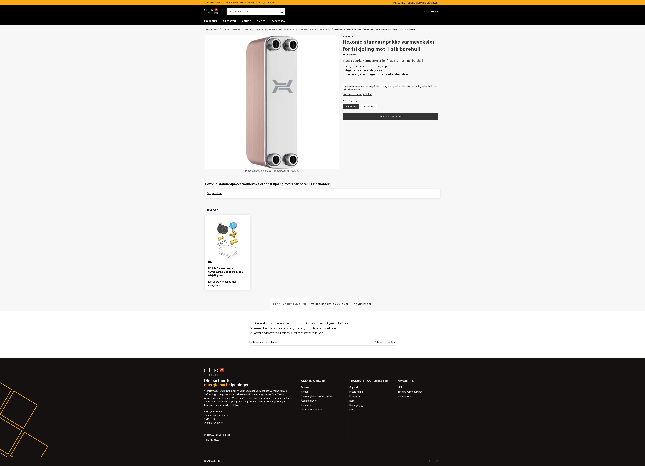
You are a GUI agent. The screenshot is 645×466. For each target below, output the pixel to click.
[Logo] (211, 11)
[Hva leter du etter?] (281, 11)
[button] (211, 21)
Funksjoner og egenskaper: (263, 342)
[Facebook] (429, 461)
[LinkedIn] (437, 461)
